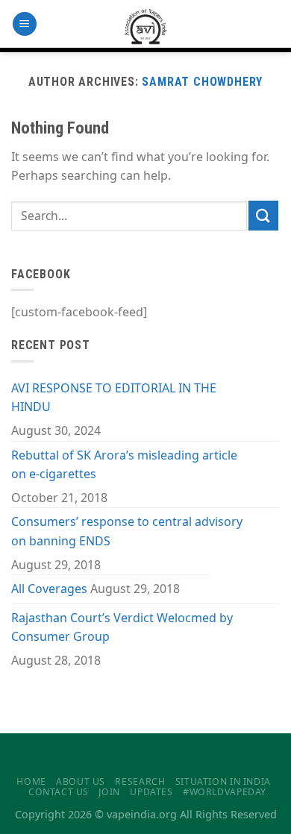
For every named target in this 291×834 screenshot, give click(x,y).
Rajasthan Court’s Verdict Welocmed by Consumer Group (122, 627)
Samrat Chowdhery (202, 82)
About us (80, 781)
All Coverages (49, 588)
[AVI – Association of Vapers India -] (146, 26)
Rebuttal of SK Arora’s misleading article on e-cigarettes (124, 465)
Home (31, 781)
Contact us (58, 792)
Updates (151, 792)
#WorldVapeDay (224, 792)
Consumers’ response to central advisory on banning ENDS (126, 531)
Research (140, 781)
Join (108, 792)
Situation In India (223, 781)
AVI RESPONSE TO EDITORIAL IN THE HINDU (113, 398)
